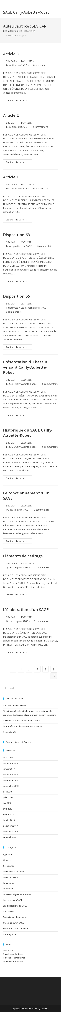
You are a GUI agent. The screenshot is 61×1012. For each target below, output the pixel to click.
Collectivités (12, 307)
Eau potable (9, 883)
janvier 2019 (9, 768)
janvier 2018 (9, 820)
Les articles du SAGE (16, 65)
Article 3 (11, 53)
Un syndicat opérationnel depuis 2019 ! (21, 720)
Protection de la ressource (15, 917)
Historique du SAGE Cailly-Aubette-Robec (28, 432)
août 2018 (7, 791)
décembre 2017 (10, 825)
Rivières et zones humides (15, 928)
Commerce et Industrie (14, 871)
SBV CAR (10, 61)
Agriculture (8, 854)
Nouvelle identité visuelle (15, 705)
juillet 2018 (8, 797)
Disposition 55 (16, 296)
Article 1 (11, 176)
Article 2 (11, 115)
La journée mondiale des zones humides (22, 726)
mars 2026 (8, 757)
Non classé (8, 911)
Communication (10, 877)
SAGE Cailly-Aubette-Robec (26, 12)
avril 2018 (7, 808)
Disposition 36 (9, 732)
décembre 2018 (10, 774)
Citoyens (7, 860)
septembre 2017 (10, 837)
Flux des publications (13, 954)
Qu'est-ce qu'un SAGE (17, 509)
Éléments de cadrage (23, 555)
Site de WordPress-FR (13, 961)
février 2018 (8, 814)
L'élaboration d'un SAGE (26, 609)
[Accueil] (4, 35)
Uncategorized (10, 934)
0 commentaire (40, 65)
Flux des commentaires (14, 957)
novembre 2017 (10, 831)
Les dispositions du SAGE (19, 246)
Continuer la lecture (19, 101)
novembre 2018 (10, 780)
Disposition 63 (16, 234)
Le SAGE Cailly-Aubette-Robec (21, 383)
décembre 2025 (10, 763)
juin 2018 (7, 803)
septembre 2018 (10, 786)
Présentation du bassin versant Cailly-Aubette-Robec (25, 367)
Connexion (8, 950)
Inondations (9, 888)
